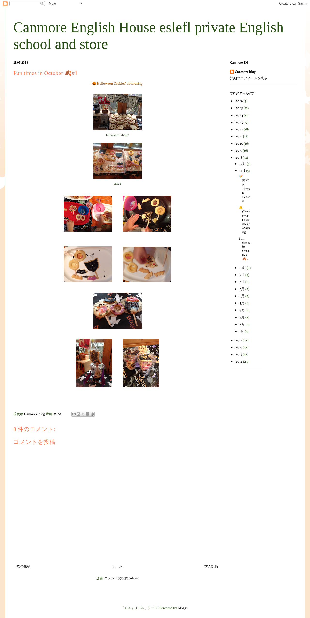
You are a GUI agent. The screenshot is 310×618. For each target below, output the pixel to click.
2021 (239, 136)
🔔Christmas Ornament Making (244, 220)
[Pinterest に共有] (92, 414)
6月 (242, 296)
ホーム (117, 566)
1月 (242, 331)
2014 (239, 362)
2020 (239, 143)
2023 (239, 122)
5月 (242, 303)
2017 (239, 340)
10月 (243, 268)
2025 (239, 108)
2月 (243, 324)
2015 (239, 354)
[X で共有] (83, 414)
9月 (242, 275)
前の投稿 (211, 566)
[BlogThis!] (78, 414)
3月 (242, 317)
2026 (239, 101)
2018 (239, 157)
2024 (239, 115)
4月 (243, 310)
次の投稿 (24, 566)
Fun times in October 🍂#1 (244, 248)
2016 (239, 347)
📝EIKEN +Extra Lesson (244, 189)
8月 (242, 282)
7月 (242, 289)
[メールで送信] (73, 414)
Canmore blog (245, 72)
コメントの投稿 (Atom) (121, 578)
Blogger (183, 608)
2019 (239, 150)
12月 (243, 164)
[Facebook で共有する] (87, 414)
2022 (239, 129)
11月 (243, 171)
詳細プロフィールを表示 (248, 78)
